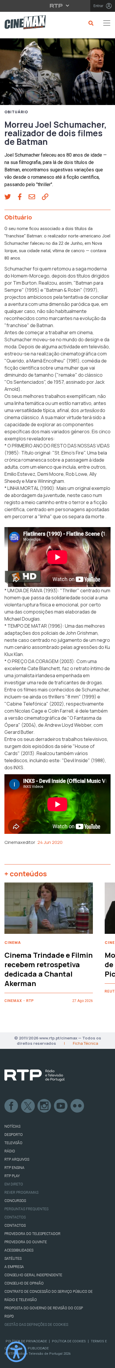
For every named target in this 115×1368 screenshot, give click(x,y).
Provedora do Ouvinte (25, 1242)
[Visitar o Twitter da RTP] (28, 1106)
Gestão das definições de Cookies (36, 1325)
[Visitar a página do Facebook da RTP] (11, 1106)
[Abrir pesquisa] (90, 23)
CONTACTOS (15, 1225)
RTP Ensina (14, 1168)
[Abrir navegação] (106, 23)
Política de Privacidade (26, 1341)
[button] (11, 197)
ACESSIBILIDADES (18, 1250)
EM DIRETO (13, 1184)
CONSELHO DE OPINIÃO (24, 1283)
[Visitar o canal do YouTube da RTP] (61, 1106)
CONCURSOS (15, 1201)
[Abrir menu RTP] (57, 5)
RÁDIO (9, 1151)
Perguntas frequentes (26, 1209)
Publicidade (38, 1348)
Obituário (16, 112)
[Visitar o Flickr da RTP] (77, 1106)
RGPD (9, 1316)
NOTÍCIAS (12, 1126)
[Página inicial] (23, 23)
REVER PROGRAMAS (21, 1192)
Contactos (15, 1217)
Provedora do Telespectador (32, 1234)
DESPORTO (13, 1135)
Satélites (13, 1259)
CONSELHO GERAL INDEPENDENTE (33, 1275)
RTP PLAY (12, 1176)
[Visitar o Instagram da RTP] (44, 1106)
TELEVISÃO (13, 1143)
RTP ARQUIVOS (16, 1159)
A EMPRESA (14, 1267)
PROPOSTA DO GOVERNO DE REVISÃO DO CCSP (43, 1308)
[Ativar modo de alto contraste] (16, 1351)
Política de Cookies (69, 1341)
